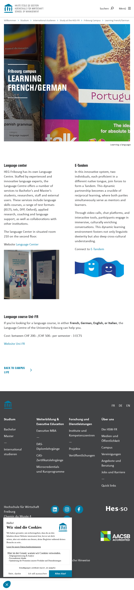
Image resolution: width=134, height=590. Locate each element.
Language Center (27, 244)
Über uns (107, 419)
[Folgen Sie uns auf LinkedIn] (55, 509)
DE (120, 405)
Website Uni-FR (14, 343)
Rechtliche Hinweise (76, 560)
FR (113, 405)
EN (128, 405)
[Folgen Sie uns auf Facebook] (79, 509)
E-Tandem (97, 249)
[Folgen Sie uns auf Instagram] (67, 509)
